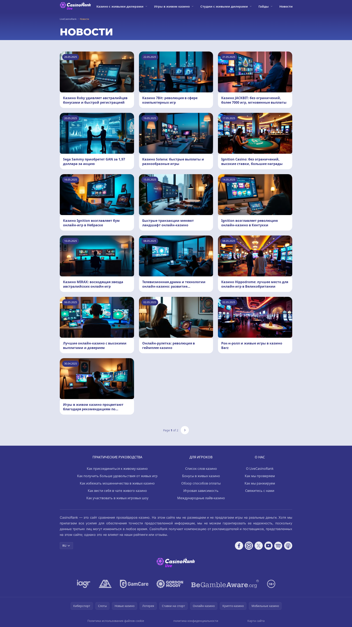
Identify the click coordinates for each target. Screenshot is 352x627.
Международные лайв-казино (201, 498)
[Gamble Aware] (225, 584)
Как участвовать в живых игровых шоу (117, 498)
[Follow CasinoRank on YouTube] (268, 546)
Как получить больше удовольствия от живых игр (117, 476)
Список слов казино (201, 468)
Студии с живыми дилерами (224, 6)
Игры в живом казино (172, 6)
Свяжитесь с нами (259, 490)
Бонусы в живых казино (201, 476)
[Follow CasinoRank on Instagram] (249, 546)
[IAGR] (83, 584)
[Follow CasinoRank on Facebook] (239, 546)
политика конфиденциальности (195, 621)
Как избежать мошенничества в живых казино (117, 483)
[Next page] (185, 430)
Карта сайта (256, 621)
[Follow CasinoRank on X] (259, 546)
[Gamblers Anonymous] (105, 584)
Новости (286, 6)
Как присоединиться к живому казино (117, 468)
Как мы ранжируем (260, 483)
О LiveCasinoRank (260, 468)
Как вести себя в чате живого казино (117, 490)
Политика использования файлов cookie (115, 621)
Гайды (263, 6)
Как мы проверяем (260, 476)
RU (64, 545)
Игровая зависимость (201, 490)
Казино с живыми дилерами (119, 6)
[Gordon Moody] (170, 584)
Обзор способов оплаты (201, 483)
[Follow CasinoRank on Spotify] (278, 546)
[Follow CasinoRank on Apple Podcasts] (288, 546)
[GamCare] (134, 584)
